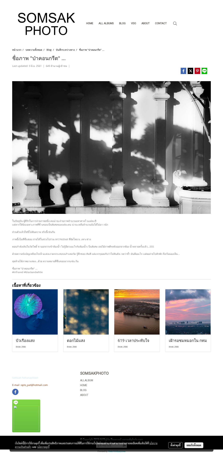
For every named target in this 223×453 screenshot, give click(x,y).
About (145, 23)
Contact (161, 23)
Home (89, 23)
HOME (83, 385)
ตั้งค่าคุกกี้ (175, 445)
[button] (175, 23)
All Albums (106, 23)
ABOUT (84, 395)
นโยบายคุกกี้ (43, 446)
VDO (133, 23)
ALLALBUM (86, 380)
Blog (122, 23)
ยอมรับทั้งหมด (194, 445)
